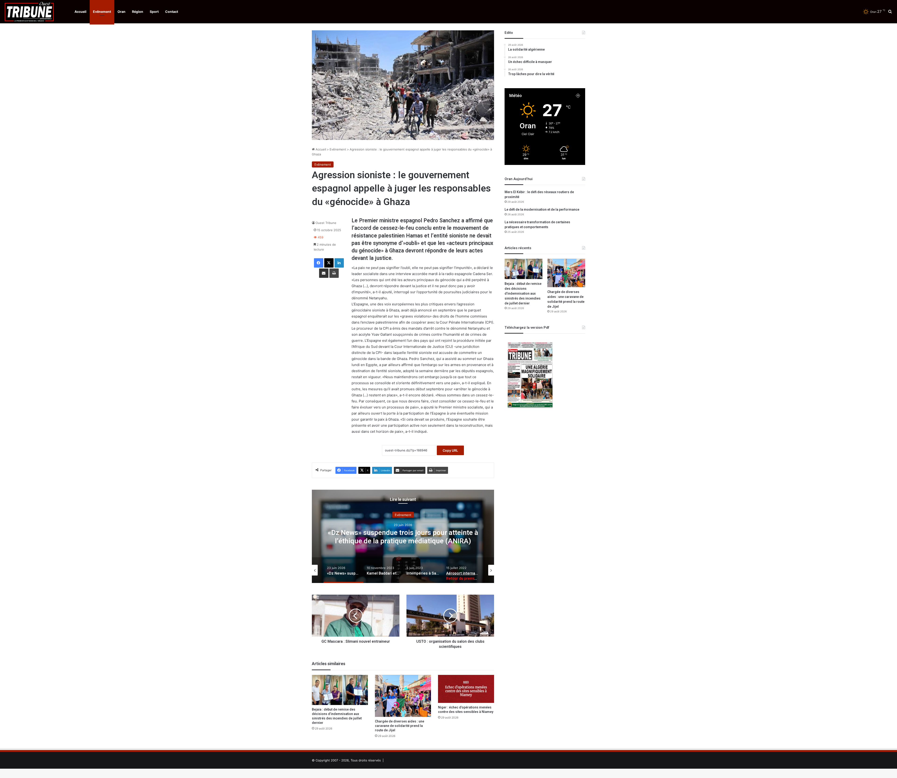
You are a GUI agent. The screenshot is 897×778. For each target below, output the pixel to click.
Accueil (80, 12)
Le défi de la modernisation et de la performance (542, 209)
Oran (121, 12)
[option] (403, 536)
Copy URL (450, 450)
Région (137, 12)
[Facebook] (318, 263)
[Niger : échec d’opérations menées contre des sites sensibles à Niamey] (466, 689)
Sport (154, 12)
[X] (329, 263)
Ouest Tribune (326, 223)
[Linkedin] (339, 263)
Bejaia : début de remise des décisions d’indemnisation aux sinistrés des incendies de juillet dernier (337, 716)
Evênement (102, 12)
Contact (171, 12)
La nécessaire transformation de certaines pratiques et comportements (537, 225)
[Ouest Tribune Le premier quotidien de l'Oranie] (29, 11)
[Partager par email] (323, 273)
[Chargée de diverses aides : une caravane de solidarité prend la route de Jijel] (403, 696)
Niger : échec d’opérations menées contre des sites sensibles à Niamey (465, 709)
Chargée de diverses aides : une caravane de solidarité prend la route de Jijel (399, 726)
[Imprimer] (334, 273)
